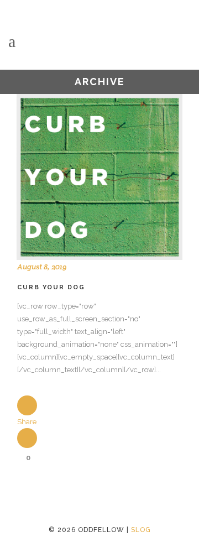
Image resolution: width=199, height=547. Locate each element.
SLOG (141, 530)
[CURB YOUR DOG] (99, 177)
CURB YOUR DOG (51, 287)
